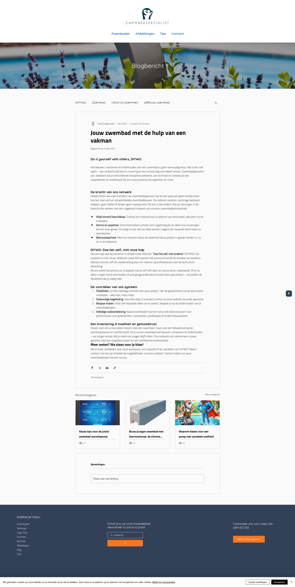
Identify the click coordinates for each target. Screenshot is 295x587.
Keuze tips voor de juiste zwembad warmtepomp (94, 434)
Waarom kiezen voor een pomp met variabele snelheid (196, 434)
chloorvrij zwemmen (125, 102)
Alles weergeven (212, 394)
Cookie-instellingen (257, 582)
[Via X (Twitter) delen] (99, 367)
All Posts (80, 102)
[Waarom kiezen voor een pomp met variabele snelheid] (197, 412)
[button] (215, 102)
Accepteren (279, 582)
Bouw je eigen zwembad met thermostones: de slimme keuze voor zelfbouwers (146, 434)
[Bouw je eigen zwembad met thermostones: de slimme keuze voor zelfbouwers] (147, 412)
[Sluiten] (291, 582)
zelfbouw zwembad (156, 102)
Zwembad (98, 102)
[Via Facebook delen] (92, 367)
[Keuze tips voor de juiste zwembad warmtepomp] (97, 412)
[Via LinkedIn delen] (107, 367)
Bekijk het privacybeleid (163, 582)
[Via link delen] (114, 367)
